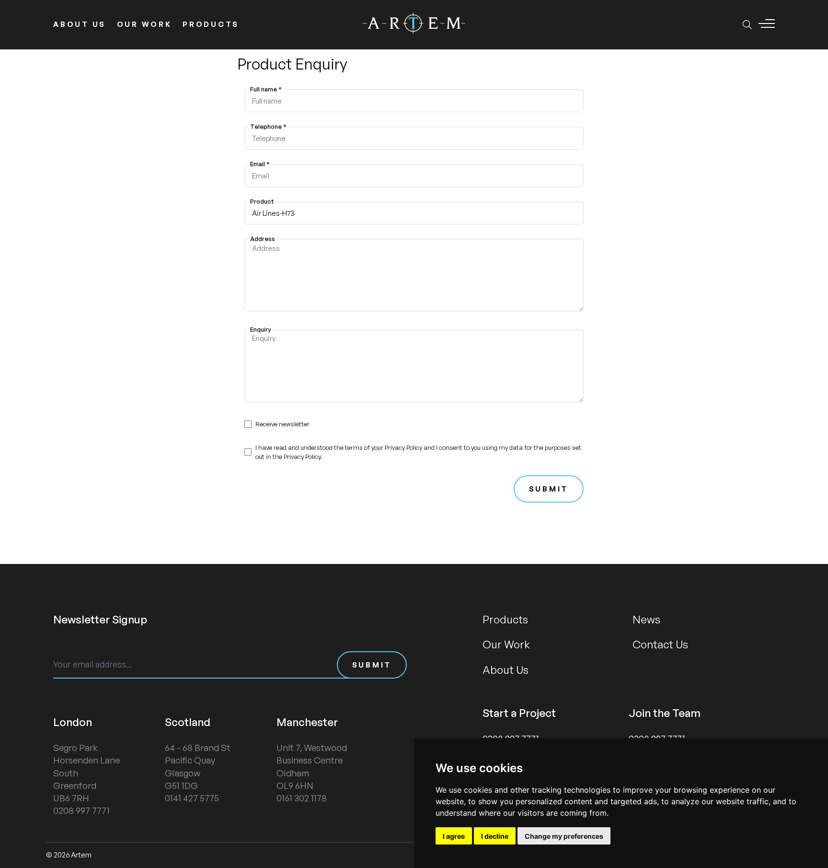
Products (211, 24)
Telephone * (268, 126)
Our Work (144, 24)
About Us (79, 24)
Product (262, 201)
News (646, 619)
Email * (259, 164)
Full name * (265, 89)
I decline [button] (494, 836)
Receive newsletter (282, 424)
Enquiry (260, 329)
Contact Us (660, 644)
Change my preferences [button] (564, 836)
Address (262, 239)
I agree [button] (454, 836)
